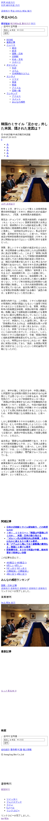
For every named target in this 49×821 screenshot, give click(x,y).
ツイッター (12, 799)
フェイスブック (14, 802)
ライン (10, 805)
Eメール (10, 808)
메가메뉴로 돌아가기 (20, 23)
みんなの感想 (18, 102)
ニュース (11, 45)
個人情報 (27, 749)
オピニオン (12, 65)
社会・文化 (17, 59)
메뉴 (6, 818)
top (2, 818)
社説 (14, 68)
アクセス (16, 96)
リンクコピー (13, 810)
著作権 (13, 749)
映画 (14, 85)
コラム (15, 71)
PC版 (19, 749)
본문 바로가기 (8, 2)
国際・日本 (17, 53)
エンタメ (11, 76)
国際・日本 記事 (9, 585)
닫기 (33, 23)
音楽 (14, 82)
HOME (10, 40)
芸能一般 (16, 90)
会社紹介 (5, 749)
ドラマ (15, 79)
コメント (16, 99)
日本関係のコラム (20, 73)
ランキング (12, 93)
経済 (14, 51)
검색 (6, 33)
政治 (14, 48)
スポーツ (16, 62)
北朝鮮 (15, 56)
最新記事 (11, 42)
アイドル (16, 88)
